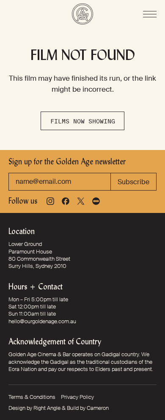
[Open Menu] (150, 14)
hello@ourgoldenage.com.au (42, 321)
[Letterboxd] (96, 201)
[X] (81, 201)
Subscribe (133, 181)
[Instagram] (50, 201)
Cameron (98, 408)
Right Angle (46, 408)
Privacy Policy (77, 397)
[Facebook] (65, 201)
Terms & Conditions (31, 397)
